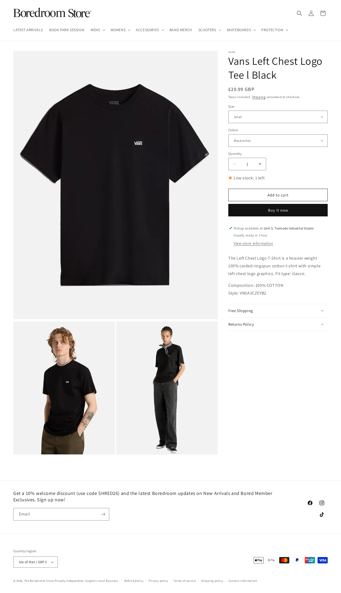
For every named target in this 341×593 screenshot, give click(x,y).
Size (231, 106)
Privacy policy (158, 581)
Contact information (243, 581)
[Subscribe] (103, 514)
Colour (233, 130)
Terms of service (184, 581)
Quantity (235, 153)
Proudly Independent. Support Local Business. (87, 581)
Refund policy (133, 581)
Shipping (259, 97)
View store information (253, 243)
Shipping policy (212, 581)
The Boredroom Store (39, 581)
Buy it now (278, 209)
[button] (97, 29)
